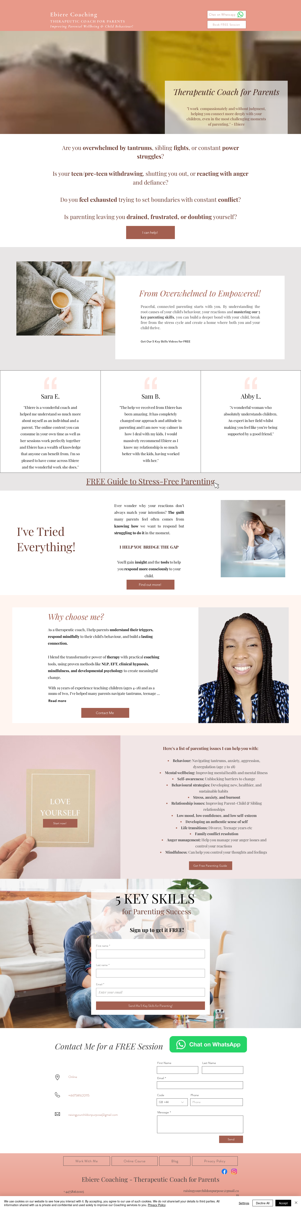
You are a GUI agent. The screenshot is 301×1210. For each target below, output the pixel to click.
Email (100, 984)
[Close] (296, 1203)
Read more (57, 701)
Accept (283, 1203)
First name (103, 946)
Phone (195, 1095)
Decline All (262, 1203)
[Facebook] (224, 1171)
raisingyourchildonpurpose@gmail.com (93, 1114)
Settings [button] (244, 1203)
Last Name (209, 1062)
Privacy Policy (157, 1205)
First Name (164, 1062)
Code (160, 1095)
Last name (103, 965)
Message (163, 1112)
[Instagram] (234, 1171)
